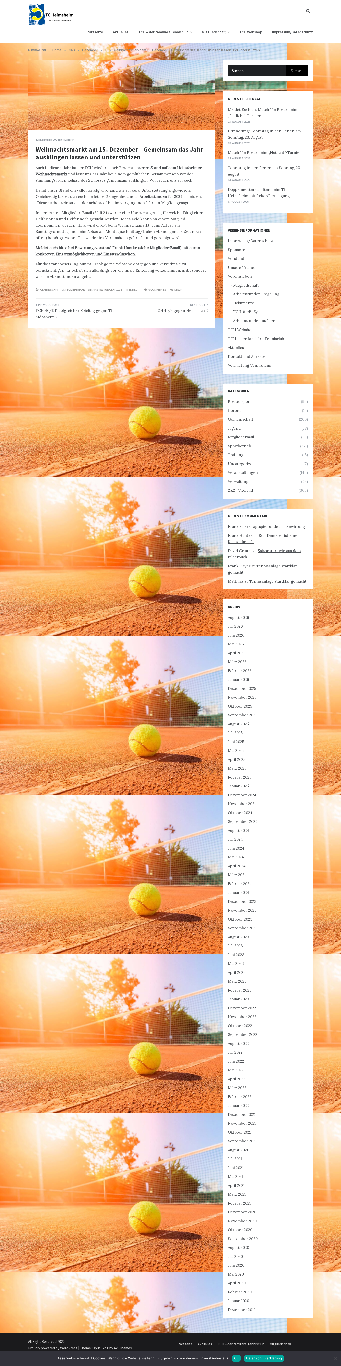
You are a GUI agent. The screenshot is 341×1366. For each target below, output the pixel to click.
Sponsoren (238, 250)
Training (235, 454)
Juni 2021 (235, 1168)
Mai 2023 (236, 963)
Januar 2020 (238, 1300)
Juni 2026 (236, 635)
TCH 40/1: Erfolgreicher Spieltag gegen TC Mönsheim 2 (75, 314)
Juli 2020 (235, 1256)
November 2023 (242, 910)
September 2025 (242, 715)
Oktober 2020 (240, 1230)
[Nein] (334, 1358)
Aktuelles (120, 32)
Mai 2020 (236, 1274)
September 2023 (243, 928)
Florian (68, 140)
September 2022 (242, 1034)
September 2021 (242, 1141)
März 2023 (237, 981)
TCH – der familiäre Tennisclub (163, 32)
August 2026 (238, 617)
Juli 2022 (235, 1052)
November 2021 (242, 1123)
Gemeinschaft (50, 290)
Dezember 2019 (242, 1310)
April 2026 (237, 653)
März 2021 (237, 1194)
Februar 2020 (240, 1292)
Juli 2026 (235, 626)
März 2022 (237, 1088)
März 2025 (237, 768)
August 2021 (238, 1150)
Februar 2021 (239, 1203)
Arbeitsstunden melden (254, 320)
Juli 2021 (235, 1158)
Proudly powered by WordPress (53, 1348)
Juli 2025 (235, 732)
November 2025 (242, 697)
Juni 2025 (236, 742)
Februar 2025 (239, 777)
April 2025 (236, 759)
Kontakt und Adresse (246, 356)
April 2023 (237, 972)
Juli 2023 (235, 946)
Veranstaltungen (101, 290)
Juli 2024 (235, 839)
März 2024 (237, 874)
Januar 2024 (238, 892)
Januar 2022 (238, 1105)
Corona (234, 410)
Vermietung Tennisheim (249, 365)
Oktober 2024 (240, 812)
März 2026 (237, 662)
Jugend (234, 428)
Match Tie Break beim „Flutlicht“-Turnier (264, 152)
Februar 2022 (239, 1096)
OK (236, 1358)
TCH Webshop (250, 32)
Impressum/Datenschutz (292, 32)
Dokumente (243, 303)
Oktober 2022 (240, 1026)
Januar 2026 (238, 679)
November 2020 (242, 1221)
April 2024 (237, 866)
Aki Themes (123, 1348)
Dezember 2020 (242, 1212)
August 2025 (238, 724)
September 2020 (243, 1238)
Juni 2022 (236, 1061)
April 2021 (236, 1185)
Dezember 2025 (242, 688)
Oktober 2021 (239, 1132)
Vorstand (236, 258)
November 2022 (242, 1016)
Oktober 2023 (240, 919)
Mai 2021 (235, 1176)
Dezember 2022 (242, 1008)
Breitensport (239, 401)
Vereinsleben (240, 276)
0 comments (157, 290)
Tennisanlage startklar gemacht (278, 581)
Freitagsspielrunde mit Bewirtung (274, 526)
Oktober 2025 (240, 706)
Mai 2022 (236, 1070)
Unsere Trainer (242, 267)
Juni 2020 (236, 1265)
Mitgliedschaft (214, 32)
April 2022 (236, 1079)
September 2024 (243, 821)
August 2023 (238, 937)
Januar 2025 (238, 786)
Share (178, 290)
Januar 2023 (238, 999)
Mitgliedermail (74, 290)
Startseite (94, 32)
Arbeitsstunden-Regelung (256, 294)
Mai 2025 (236, 750)
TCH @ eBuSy (245, 312)
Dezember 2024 (242, 795)
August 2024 (238, 830)
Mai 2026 (236, 644)
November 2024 (242, 804)
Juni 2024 (236, 848)
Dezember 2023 (242, 901)
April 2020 (237, 1283)
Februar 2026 (240, 670)
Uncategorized (241, 464)
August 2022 (238, 1043)
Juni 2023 (236, 954)
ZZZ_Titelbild (127, 290)
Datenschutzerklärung (264, 1358)
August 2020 (238, 1247)
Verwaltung (238, 481)
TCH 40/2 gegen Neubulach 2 (181, 310)
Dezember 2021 (241, 1114)
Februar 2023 (240, 990)
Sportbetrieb (239, 446)
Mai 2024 (236, 857)
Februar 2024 (240, 884)
